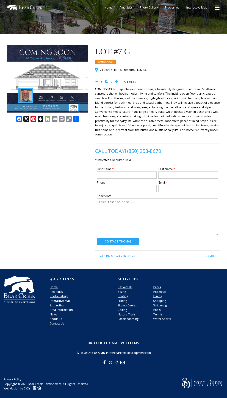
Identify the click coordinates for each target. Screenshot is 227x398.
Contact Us (57, 323)
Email (163, 182)
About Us (56, 319)
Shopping (159, 301)
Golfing (122, 310)
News (53, 314)
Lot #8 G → (212, 256)
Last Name (166, 169)
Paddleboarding (128, 319)
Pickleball (159, 292)
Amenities (126, 7)
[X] (26, 119)
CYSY (27, 388)
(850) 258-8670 (144, 151)
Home (108, 7)
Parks (157, 287)
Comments (104, 196)
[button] (88, 353)
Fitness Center (127, 305)
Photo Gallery (149, 7)
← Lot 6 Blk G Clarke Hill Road (115, 256)
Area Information (61, 310)
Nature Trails (126, 314)
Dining (157, 296)
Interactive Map (196, 7)
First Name (105, 169)
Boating (123, 296)
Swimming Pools (160, 307)
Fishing (122, 301)
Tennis (157, 314)
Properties (172, 7)
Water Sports (162, 319)
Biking (122, 292)
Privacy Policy (12, 379)
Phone (101, 182)
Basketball (125, 287)
